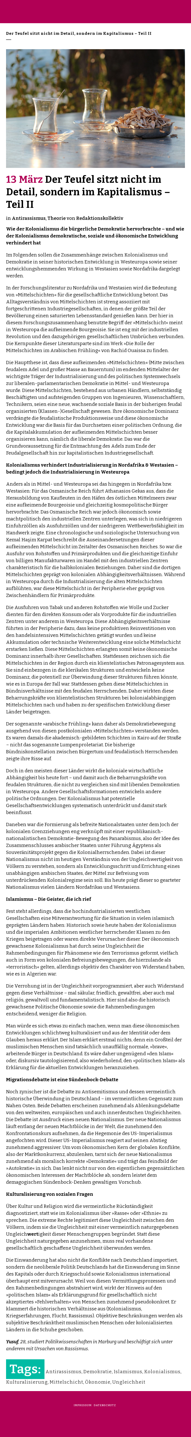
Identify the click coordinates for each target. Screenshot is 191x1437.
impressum (83, 1405)
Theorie (57, 218)
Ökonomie (97, 1382)
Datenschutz (105, 1405)
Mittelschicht (66, 1382)
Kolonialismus (162, 1371)
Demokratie (97, 1371)
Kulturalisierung (27, 1382)
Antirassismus (29, 218)
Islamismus (128, 1371)
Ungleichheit (128, 1382)
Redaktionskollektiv (99, 218)
